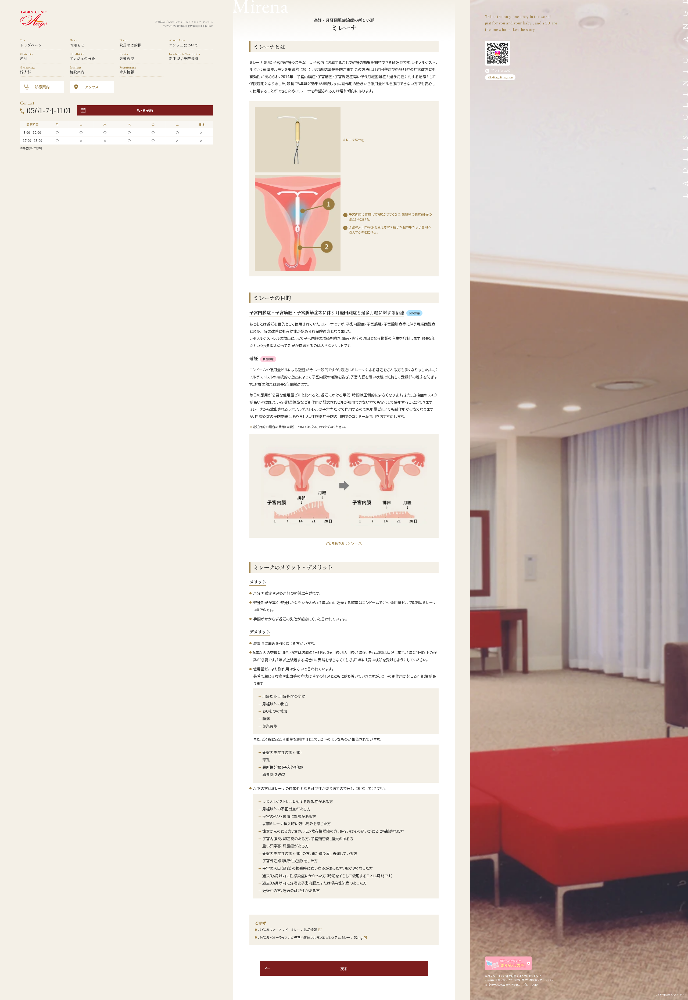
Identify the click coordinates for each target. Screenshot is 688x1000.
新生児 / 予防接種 (184, 56)
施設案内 (77, 70)
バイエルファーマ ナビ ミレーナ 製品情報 (287, 929)
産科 (26, 56)
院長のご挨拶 (131, 42)
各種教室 (127, 56)
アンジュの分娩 (82, 56)
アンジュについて (183, 42)
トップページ (31, 42)
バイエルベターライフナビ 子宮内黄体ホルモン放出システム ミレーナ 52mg (310, 937)
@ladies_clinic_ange (500, 77)
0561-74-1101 (49, 110)
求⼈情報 (128, 70)
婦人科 (27, 70)
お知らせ (77, 42)
